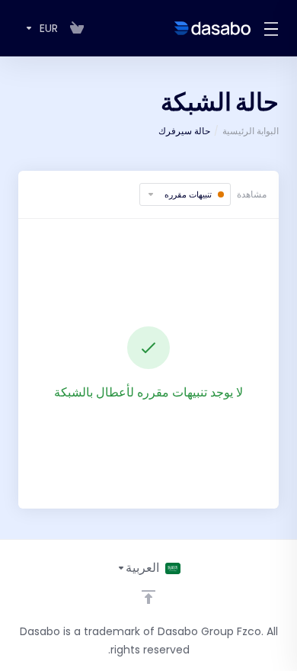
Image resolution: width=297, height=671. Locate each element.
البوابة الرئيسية (250, 130)
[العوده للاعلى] (148, 597)
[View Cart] (77, 28)
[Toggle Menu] (274, 28)
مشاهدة (252, 194)
